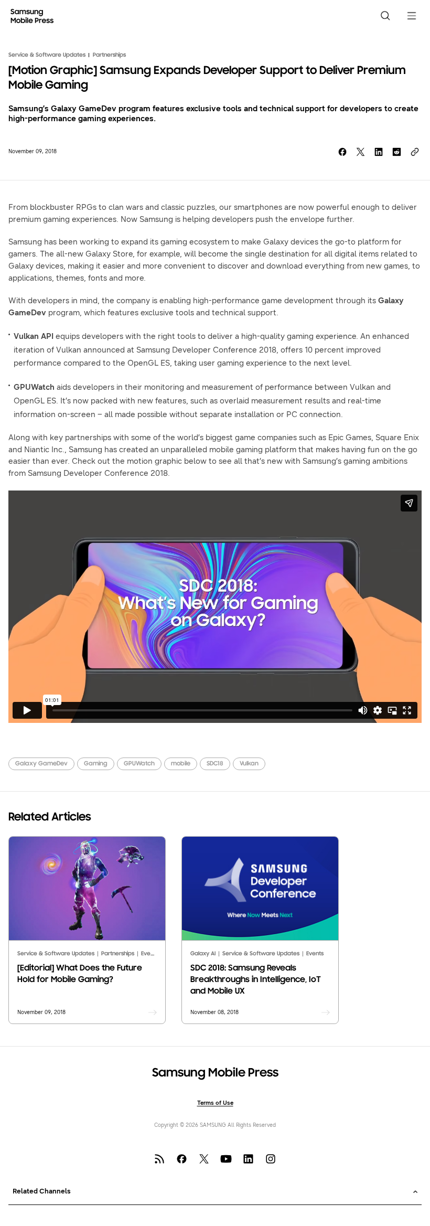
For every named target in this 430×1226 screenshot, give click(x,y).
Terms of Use (215, 1103)
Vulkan (249, 764)
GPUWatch (139, 764)
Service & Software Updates (46, 55)
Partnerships (109, 55)
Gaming (96, 764)
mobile (180, 764)
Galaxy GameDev (41, 764)
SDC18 (215, 764)
